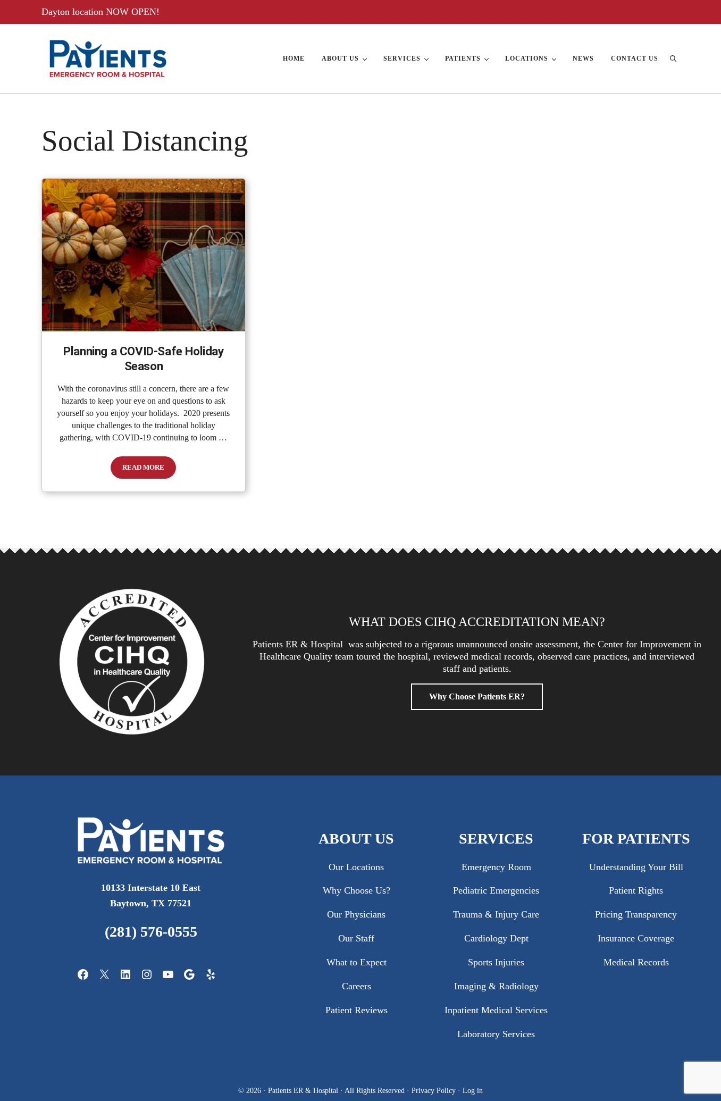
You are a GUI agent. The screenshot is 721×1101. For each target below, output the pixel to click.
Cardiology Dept (496, 938)
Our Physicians (356, 914)
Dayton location (73, 11)
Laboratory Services (496, 1034)
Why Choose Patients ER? (477, 696)
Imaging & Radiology (496, 986)
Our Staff (356, 938)
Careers (356, 986)
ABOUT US (356, 838)
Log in (473, 1090)
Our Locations (356, 867)
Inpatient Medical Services (496, 1010)
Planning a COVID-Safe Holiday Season (143, 359)
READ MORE (149, 469)
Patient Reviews (356, 1010)
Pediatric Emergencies (496, 890)
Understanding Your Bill (636, 867)
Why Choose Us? (356, 890)
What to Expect (356, 962)
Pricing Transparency (636, 914)
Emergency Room (496, 867)
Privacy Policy (435, 1090)
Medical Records (636, 962)
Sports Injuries (496, 962)
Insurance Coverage (636, 938)
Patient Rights (636, 890)
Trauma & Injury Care (496, 914)
